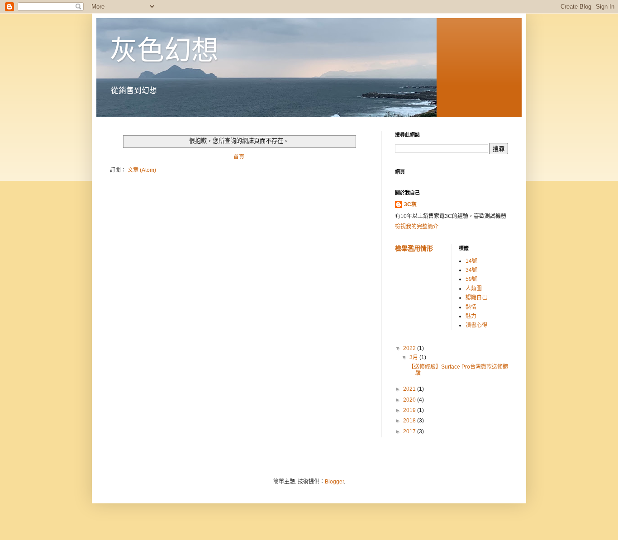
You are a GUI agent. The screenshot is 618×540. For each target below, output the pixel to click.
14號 (471, 261)
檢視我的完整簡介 (416, 226)
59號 (471, 279)
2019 (410, 410)
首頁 (238, 157)
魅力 (471, 316)
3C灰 (410, 204)
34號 (471, 270)
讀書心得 (476, 325)
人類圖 (474, 288)
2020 (410, 400)
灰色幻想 (164, 50)
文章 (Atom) (142, 170)
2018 (410, 420)
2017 (410, 431)
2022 (410, 348)
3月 (414, 357)
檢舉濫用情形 (414, 248)
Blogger (334, 481)
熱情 (471, 307)
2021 (410, 389)
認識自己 (476, 297)
